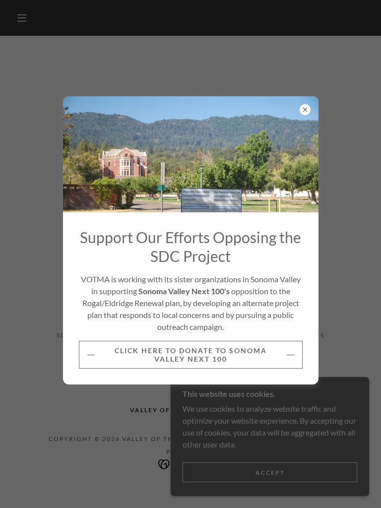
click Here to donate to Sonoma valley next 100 (191, 354)
